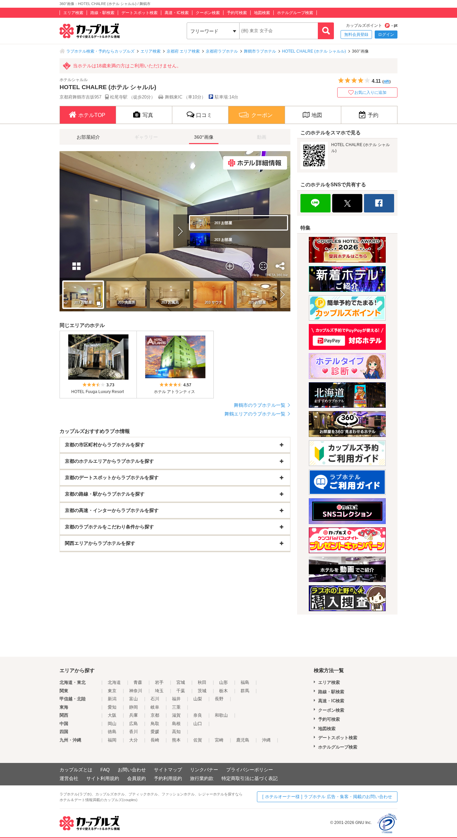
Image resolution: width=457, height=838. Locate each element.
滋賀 (176, 715)
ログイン (386, 34)
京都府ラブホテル (222, 51)
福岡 (112, 740)
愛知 (112, 707)
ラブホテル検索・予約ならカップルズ (100, 51)
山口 (197, 723)
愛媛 (155, 731)
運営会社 (69, 778)
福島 (245, 682)
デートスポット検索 (139, 12)
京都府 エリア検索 (183, 51)
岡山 (112, 723)
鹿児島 (242, 740)
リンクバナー (204, 769)
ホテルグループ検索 (295, 12)
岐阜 (155, 707)
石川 (155, 698)
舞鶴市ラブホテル (260, 51)
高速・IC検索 (177, 12)
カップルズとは (76, 769)
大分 (133, 740)
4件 (386, 81)
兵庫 (133, 715)
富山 (133, 698)
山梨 (197, 698)
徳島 (112, 731)
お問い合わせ (132, 769)
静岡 (133, 707)
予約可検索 (237, 12)
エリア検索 (73, 12)
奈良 (197, 715)
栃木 (223, 690)
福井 (176, 698)
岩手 (159, 682)
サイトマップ (168, 769)
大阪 (112, 715)
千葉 (180, 690)
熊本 (176, 740)
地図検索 (262, 12)
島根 (176, 723)
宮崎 (219, 740)
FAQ (105, 769)
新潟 (112, 698)
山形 (223, 682)
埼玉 (159, 690)
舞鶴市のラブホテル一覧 (259, 405)
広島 (133, 723)
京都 (155, 715)
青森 (137, 682)
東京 (112, 690)
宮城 (180, 682)
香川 (133, 731)
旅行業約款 (201, 778)
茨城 (202, 690)
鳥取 (155, 723)
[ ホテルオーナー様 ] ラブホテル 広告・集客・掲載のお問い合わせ (327, 796)
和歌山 (221, 715)
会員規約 (136, 778)
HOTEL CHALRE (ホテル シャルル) (314, 51)
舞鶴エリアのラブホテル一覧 (254, 413)
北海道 (114, 682)
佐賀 (197, 740)
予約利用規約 (168, 778)
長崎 (155, 740)
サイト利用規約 (102, 778)
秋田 (202, 682)
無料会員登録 (356, 34)
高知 (176, 731)
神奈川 (135, 690)
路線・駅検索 (102, 12)
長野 (219, 698)
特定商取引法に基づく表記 (249, 778)
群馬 (245, 690)
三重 (176, 707)
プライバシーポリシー (249, 769)
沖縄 (266, 740)
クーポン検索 (208, 12)
